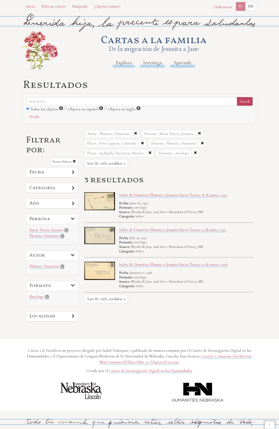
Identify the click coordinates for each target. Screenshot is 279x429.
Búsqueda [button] (79, 6)
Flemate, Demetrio (44, 235)
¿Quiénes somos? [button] (107, 6)
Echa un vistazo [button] (53, 6)
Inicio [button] (30, 6)
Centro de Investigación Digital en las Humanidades (150, 370)
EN (250, 6)
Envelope (36, 296)
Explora (124, 62)
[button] (52, 172)
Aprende (182, 62)
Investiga (152, 62)
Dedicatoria (223, 6)
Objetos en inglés (121, 109)
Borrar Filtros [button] (62, 161)
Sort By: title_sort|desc (105, 163)
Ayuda (34, 116)
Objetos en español (83, 109)
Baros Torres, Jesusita (46, 230)
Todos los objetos (44, 109)
